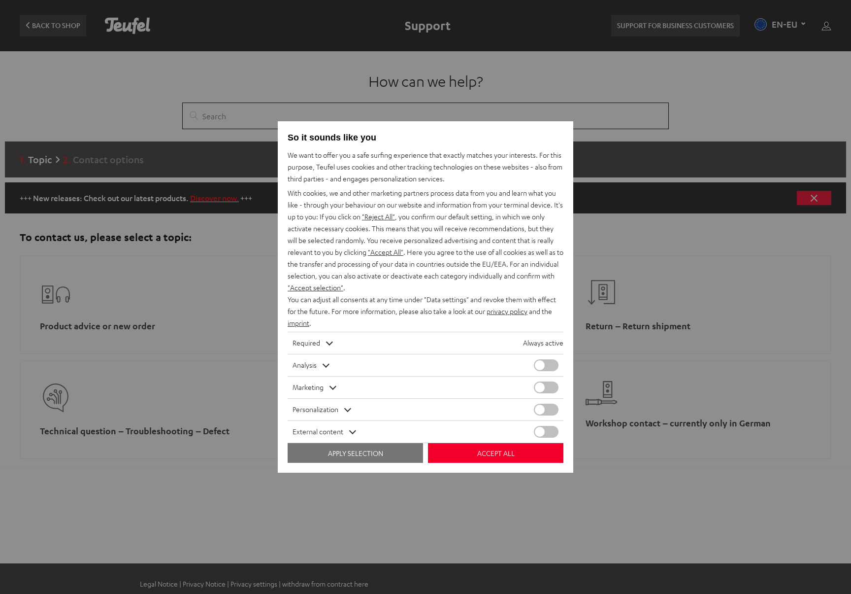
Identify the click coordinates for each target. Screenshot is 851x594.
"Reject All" (378, 216)
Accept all (496, 453)
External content (318, 431)
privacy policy (507, 311)
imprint (298, 323)
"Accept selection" (315, 287)
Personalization (315, 409)
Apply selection (355, 453)
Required (306, 343)
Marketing (308, 387)
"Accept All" (385, 252)
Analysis (305, 365)
